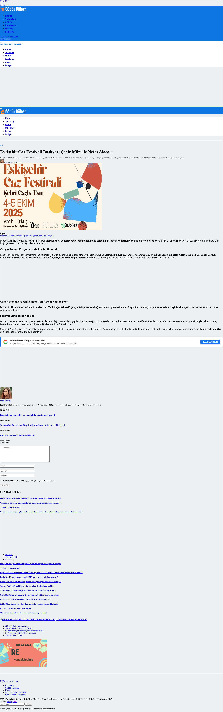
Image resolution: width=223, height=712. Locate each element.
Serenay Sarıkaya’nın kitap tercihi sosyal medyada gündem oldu (26, 586)
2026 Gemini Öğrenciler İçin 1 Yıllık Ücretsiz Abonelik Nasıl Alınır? (27, 591)
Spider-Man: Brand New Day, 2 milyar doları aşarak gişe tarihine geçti (32, 425)
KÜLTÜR (9, 559)
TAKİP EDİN (5, 39)
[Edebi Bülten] (13, 11)
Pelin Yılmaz (8, 162)
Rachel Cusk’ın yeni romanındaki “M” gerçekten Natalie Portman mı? (29, 577)
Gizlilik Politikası (12, 688)
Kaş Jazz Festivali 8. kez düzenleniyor (17, 435)
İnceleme (10, 25)
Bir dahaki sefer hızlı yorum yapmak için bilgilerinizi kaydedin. (29, 480)
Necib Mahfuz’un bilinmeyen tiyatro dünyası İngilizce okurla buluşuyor (29, 595)
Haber (8, 15)
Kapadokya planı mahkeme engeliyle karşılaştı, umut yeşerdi (27, 415)
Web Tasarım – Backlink (15, 695)
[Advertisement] (111, 87)
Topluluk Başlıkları (71, 619)
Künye (8, 690)
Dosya (9, 28)
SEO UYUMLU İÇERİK (15, 692)
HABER (9, 555)
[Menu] (1, 42)
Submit (28, 704)
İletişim (9, 31)
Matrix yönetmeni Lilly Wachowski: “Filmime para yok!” (23, 613)
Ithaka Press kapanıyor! (10, 507)
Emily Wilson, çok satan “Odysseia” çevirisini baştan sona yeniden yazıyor (30, 498)
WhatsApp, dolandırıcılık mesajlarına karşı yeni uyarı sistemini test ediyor (30, 503)
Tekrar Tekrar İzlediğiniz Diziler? (18, 628)
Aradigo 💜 (12, 702)
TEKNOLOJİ (11, 557)
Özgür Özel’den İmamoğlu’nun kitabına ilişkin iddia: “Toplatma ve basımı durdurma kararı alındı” (41, 512)
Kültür (8, 22)
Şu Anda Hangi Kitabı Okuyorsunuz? (20, 633)
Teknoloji (10, 19)
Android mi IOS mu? (14, 635)
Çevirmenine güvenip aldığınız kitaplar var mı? (24, 631)
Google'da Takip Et (210, 342)
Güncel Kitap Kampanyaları (16, 626)
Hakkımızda (10, 685)
